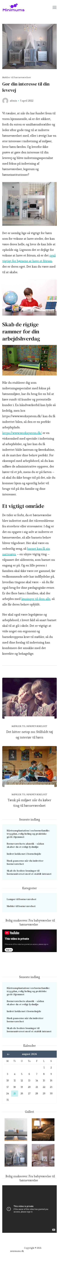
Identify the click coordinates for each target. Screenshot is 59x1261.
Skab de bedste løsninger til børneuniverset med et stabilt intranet (29, 872)
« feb (8, 1054)
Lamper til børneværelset (21, 899)
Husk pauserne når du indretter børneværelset (25, 862)
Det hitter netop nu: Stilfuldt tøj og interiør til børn (29, 734)
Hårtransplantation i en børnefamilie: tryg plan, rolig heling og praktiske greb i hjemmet (28, 834)
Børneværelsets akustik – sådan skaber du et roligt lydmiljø (25, 845)
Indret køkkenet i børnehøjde (24, 853)
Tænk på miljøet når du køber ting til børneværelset (29, 803)
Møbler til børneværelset (16, 77)
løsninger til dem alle (35, 599)
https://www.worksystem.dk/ (22, 433)
